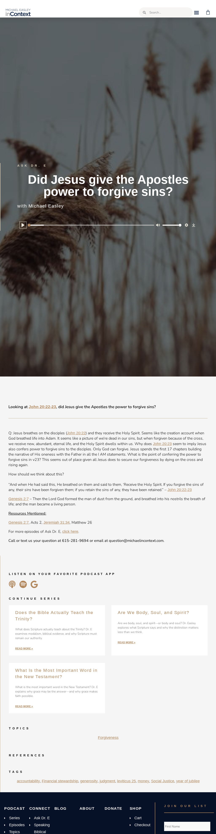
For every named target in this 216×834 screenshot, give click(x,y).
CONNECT (39, 808)
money (143, 781)
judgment (107, 781)
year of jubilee (188, 781)
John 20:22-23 (42, 407)
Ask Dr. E (32, 165)
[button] (197, 12)
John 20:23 (162, 444)
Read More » (24, 648)
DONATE (113, 808)
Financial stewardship (60, 781)
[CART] (208, 12)
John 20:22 (76, 433)
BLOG (60, 808)
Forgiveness (108, 737)
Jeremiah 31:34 (56, 522)
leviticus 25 (126, 781)
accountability (28, 781)
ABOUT (87, 808)
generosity (89, 781)
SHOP (136, 808)
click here (70, 531)
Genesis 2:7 (18, 499)
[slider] (91, 225)
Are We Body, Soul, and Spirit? (153, 612)
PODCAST (14, 808)
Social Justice (162, 781)
